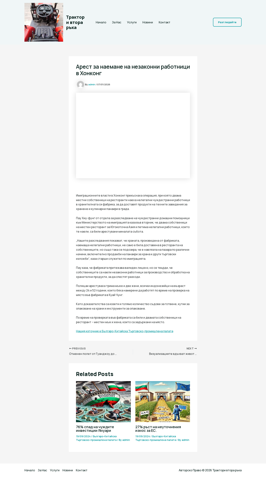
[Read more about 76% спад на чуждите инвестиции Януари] (103, 401)
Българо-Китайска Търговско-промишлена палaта (96, 438)
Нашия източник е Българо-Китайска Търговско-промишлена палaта (124, 331)
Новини (147, 22)
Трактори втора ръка (75, 22)
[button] (227, 22)
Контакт (164, 22)
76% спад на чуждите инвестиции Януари (95, 428)
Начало (101, 22)
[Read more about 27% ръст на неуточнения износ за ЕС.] (162, 401)
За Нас (116, 22)
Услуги (132, 22)
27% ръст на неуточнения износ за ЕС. (158, 428)
